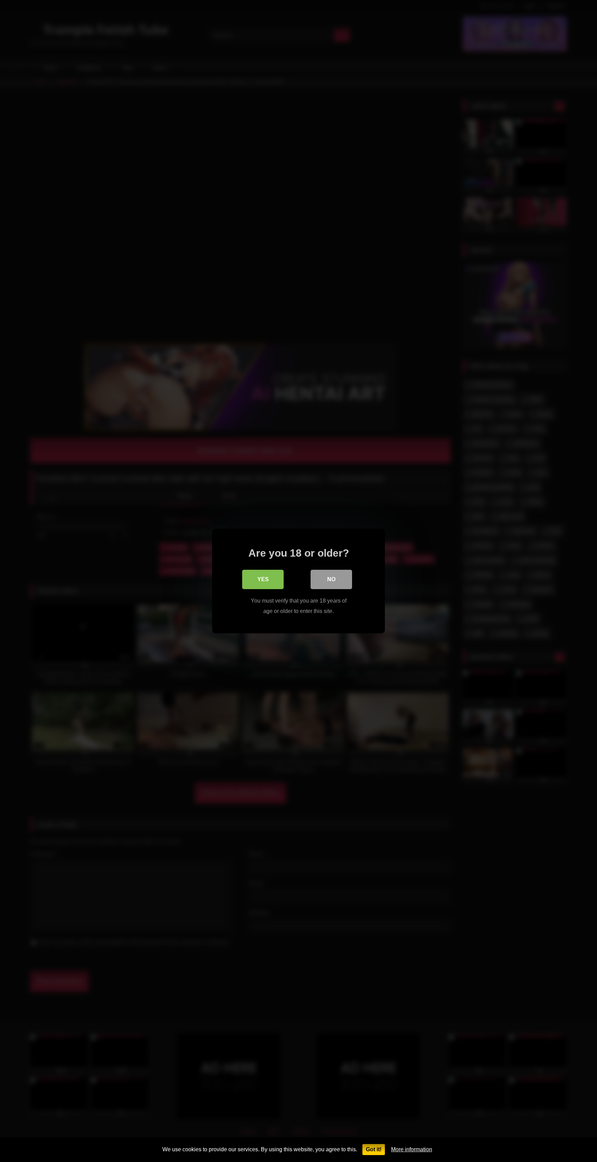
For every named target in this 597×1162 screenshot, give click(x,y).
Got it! (373, 1149)
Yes (263, 579)
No (331, 579)
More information (411, 1149)
